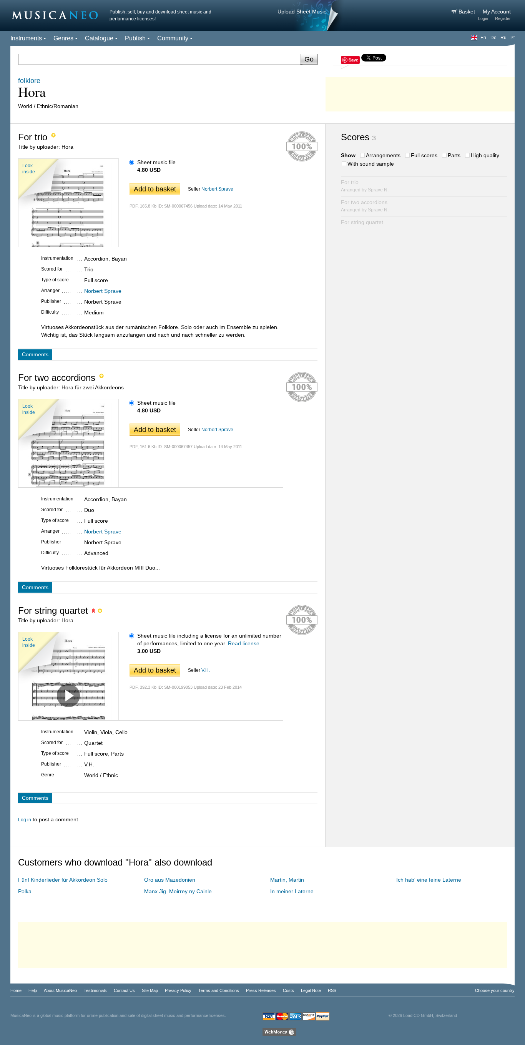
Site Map (150, 990)
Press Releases (261, 990)
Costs (288, 990)
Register (503, 18)
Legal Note (311, 990)
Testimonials (95, 990)
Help (32, 990)
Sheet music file (156, 162)
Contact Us (124, 990)
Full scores (424, 155)
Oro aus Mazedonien (169, 880)
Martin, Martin (287, 880)
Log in (24, 819)
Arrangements (383, 155)
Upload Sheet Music (301, 11)
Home (16, 990)
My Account (497, 11)
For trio (365, 186)
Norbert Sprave (217, 189)
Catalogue (99, 38)
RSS (332, 990)
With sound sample (370, 163)
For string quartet (362, 222)
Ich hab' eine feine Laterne (428, 880)
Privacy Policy (178, 990)
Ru (503, 37)
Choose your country (495, 990)
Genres (63, 38)
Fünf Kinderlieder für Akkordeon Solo (63, 880)
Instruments (26, 38)
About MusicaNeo (60, 990)
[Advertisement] (420, 92)
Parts (454, 155)
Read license (243, 643)
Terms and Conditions (218, 990)
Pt (512, 37)
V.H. (205, 670)
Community (172, 38)
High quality (485, 155)
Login (483, 18)
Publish (135, 38)
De (493, 37)
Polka (25, 891)
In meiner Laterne (292, 891)
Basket (468, 11)
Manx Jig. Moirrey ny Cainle (178, 891)
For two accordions (365, 206)
